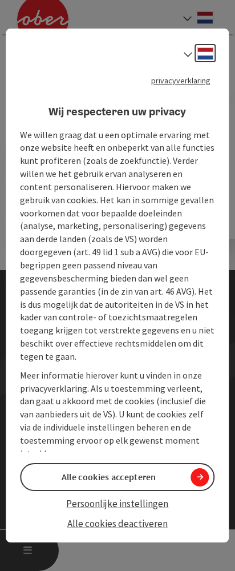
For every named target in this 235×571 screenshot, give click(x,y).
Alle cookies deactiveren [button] (117, 523)
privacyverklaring (181, 80)
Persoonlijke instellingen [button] (117, 503)
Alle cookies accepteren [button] (109, 476)
